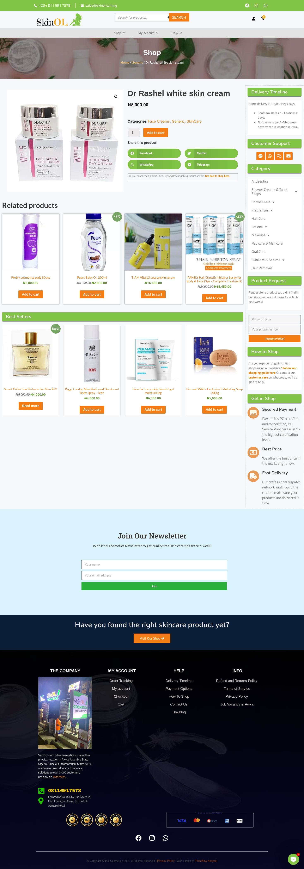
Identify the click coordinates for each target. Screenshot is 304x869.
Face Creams (159, 121)
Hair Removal (262, 268)
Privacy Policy (237, 696)
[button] (116, 96)
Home (125, 62)
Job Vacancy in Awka (236, 704)
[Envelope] (288, 156)
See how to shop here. (217, 176)
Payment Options (179, 689)
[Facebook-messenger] (260, 156)
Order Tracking (121, 681)
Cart (121, 704)
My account (146, 33)
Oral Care (259, 251)
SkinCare (194, 121)
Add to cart (156, 132)
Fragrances (260, 210)
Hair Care (259, 218)
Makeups (258, 235)
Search (179, 17)
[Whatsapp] (266, 5)
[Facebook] (247, 5)
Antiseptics (260, 181)
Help (174, 33)
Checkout (121, 696)
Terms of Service (237, 689)
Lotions (257, 226)
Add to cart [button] (30, 294)
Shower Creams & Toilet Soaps (269, 191)
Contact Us (179, 704)
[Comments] (279, 156)
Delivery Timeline (179, 681)
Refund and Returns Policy (236, 681)
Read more (30, 406)
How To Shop (179, 696)
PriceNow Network (206, 860)
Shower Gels (261, 202)
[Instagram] (256, 5)
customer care (258, 377)
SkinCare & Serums (266, 260)
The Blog (179, 712)
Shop (117, 33)
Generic (137, 62)
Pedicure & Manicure (267, 243)
